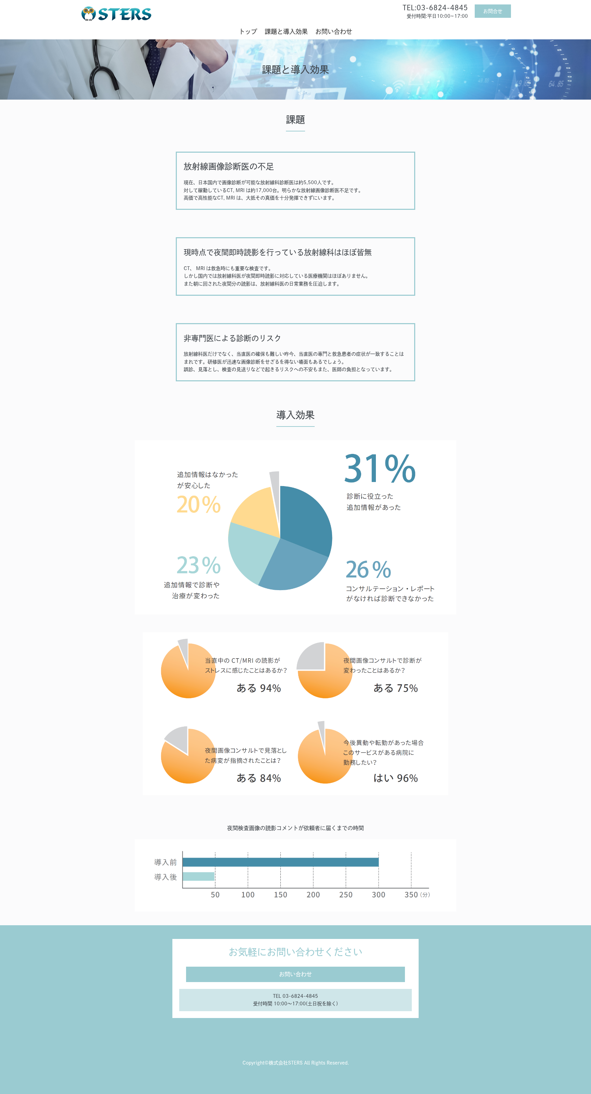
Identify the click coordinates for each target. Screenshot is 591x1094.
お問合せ (492, 11)
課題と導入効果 (286, 31)
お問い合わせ (333, 31)
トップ (248, 31)
